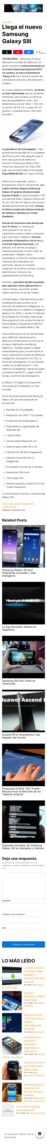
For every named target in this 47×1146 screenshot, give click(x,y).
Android (39, 985)
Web (4, 928)
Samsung (6, 22)
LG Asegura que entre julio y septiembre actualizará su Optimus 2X (32, 1044)
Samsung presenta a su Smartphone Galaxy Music (34, 1066)
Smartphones (8, 1057)
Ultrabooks (29, 1005)
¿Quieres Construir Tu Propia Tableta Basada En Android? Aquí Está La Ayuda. (34, 974)
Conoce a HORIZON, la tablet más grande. (34, 996)
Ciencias (41, 1113)
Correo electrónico (14, 914)
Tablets (14, 987)
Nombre (7, 901)
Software (6, 987)
